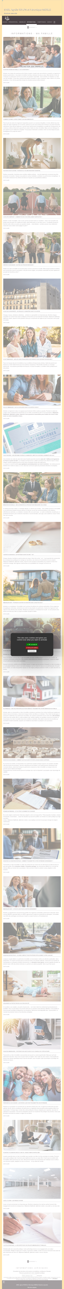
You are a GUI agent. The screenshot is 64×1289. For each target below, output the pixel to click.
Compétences (41, 22)
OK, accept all (32, 644)
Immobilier (22, 22)
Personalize (32, 651)
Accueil (5, 22)
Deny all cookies (32, 647)
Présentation (13, 22)
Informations (31, 22)
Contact (49, 22)
